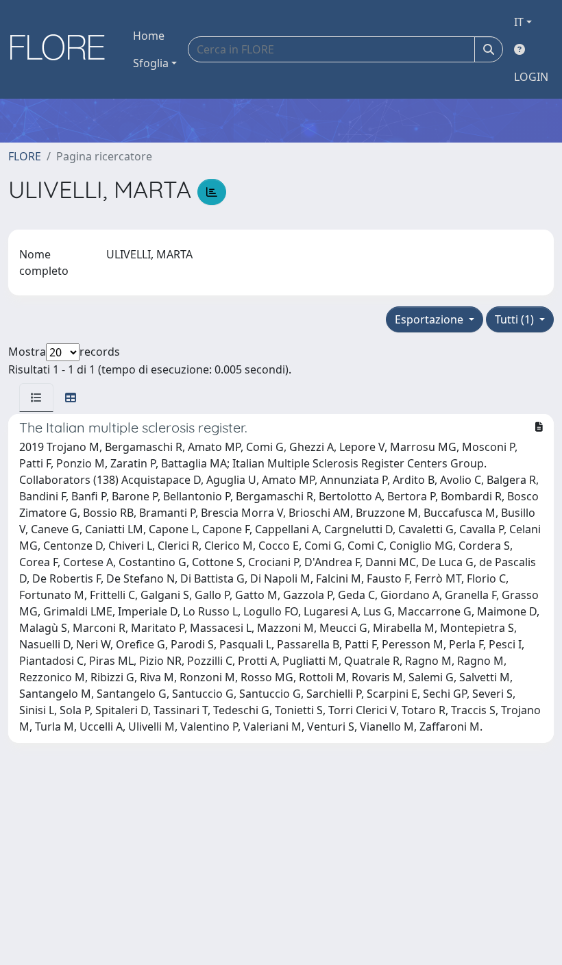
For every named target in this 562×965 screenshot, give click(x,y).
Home (148, 35)
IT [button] (519, 21)
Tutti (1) (516, 319)
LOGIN (531, 76)
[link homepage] (62, 49)
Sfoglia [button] (151, 63)
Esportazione (430, 319)
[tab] (36, 397)
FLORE (24, 156)
